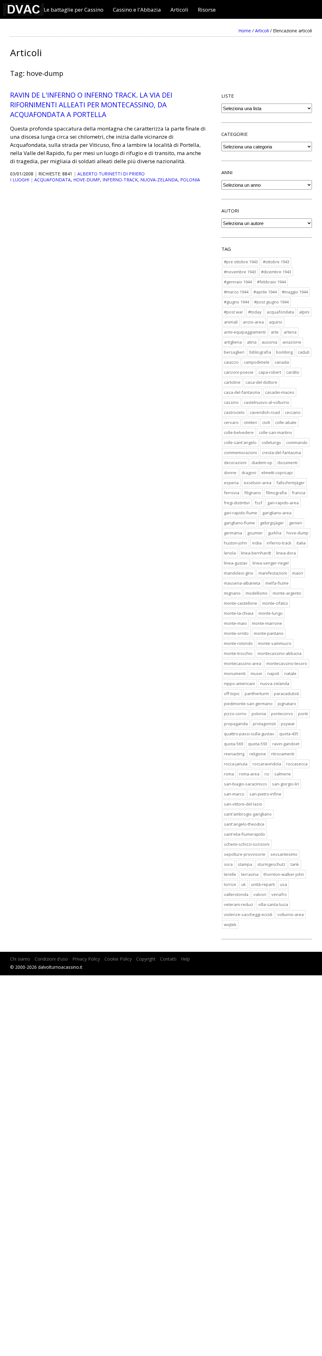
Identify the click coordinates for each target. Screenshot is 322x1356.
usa (283, 884)
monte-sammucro (274, 643)
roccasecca (297, 764)
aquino (275, 322)
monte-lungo (270, 613)
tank (295, 864)
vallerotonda (236, 894)
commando (297, 442)
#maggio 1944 (295, 292)
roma (229, 774)
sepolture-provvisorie (244, 854)
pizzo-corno (235, 713)
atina (252, 342)
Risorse (207, 9)
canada (282, 362)
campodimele (256, 362)
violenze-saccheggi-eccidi (248, 914)
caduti (303, 352)
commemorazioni (240, 452)
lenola (230, 553)
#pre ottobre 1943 (241, 262)
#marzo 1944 (236, 292)
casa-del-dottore (261, 382)
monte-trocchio (238, 653)
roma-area (249, 774)
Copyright (146, 959)
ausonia (269, 342)
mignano (232, 593)
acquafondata (52, 180)
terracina (249, 874)
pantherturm (257, 693)
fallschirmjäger (290, 482)
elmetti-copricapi (277, 472)
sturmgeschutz (271, 864)
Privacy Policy (86, 959)
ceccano (293, 412)
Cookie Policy (118, 959)
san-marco (234, 794)
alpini (304, 312)
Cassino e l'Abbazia (137, 9)
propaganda (236, 723)
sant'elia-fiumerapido (244, 834)
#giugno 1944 (236, 302)
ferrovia (231, 493)
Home (244, 31)
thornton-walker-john (284, 874)
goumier (255, 533)
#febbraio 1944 (271, 282)
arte (275, 332)
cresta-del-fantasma (281, 452)
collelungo (271, 442)
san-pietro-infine (265, 794)
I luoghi (19, 180)
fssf (258, 503)
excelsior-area (257, 482)
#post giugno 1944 (271, 302)
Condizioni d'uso (51, 959)
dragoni (249, 472)
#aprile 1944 (265, 292)
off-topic (232, 693)
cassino (231, 402)
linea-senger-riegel (271, 563)
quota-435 (288, 734)
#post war (233, 312)
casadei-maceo (279, 392)
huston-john (235, 543)
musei (256, 673)
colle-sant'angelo (240, 442)
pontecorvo (282, 713)
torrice (230, 884)
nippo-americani (239, 683)
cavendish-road (265, 412)
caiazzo (231, 362)
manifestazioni (272, 573)
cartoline (232, 382)
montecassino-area (242, 663)
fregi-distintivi (237, 503)
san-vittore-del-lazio (243, 804)
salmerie (282, 774)
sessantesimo (283, 854)
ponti (303, 713)
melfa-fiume (277, 583)
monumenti (235, 673)
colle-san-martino (275, 432)
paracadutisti (286, 693)
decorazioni (235, 462)
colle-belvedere (239, 432)
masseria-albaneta (242, 583)
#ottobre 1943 (276, 262)
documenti (287, 462)
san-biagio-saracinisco (245, 784)
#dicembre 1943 (276, 272)
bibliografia (260, 352)
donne (230, 472)
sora (228, 864)
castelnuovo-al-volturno (266, 402)
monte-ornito (236, 633)
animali (231, 322)
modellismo (257, 593)
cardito (292, 372)
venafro (279, 894)
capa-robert (269, 372)
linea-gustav (235, 563)
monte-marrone (267, 623)
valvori (259, 894)
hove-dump (86, 180)
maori (297, 573)
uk (243, 884)
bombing (284, 352)
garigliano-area (276, 513)
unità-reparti (263, 884)
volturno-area (290, 914)
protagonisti (264, 723)
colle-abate (286, 422)
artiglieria (233, 342)
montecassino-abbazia (280, 653)
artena (290, 332)
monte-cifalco (275, 603)
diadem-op (262, 462)
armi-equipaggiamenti (245, 332)
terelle (230, 874)
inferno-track (120, 180)
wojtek (230, 924)
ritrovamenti (282, 754)
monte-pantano (269, 633)
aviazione (291, 342)
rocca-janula (235, 764)
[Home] (23, 13)
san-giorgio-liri (285, 784)
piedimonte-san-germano (248, 703)
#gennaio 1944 (238, 282)
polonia (190, 180)
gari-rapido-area (283, 503)
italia (301, 543)
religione (257, 754)
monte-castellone (240, 603)
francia (298, 493)
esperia (231, 482)
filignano (252, 493)
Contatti (168, 959)
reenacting (234, 754)
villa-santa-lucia (273, 904)
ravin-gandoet (285, 744)
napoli (273, 673)
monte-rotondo (238, 643)
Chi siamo (20, 959)
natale (290, 673)
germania (233, 533)
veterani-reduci (238, 904)
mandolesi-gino (238, 573)
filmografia (276, 493)
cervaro (231, 422)
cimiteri (250, 422)
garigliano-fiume (239, 523)
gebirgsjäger (272, 523)
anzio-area (253, 322)
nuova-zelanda (159, 180)
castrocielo (234, 412)
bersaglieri (234, 352)
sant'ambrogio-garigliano (248, 814)
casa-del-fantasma (242, 392)
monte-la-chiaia (238, 613)
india (257, 543)
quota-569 (233, 744)
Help (185, 959)
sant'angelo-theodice (244, 824)
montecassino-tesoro (286, 663)
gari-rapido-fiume (240, 513)
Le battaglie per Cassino (73, 9)
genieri (295, 523)
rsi (266, 774)
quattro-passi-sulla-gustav (249, 734)
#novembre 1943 (240, 272)
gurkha (274, 533)
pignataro (287, 703)
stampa (245, 864)
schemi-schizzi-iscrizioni (246, 844)
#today (255, 312)
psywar (288, 723)
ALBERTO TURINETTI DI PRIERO (111, 174)
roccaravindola (267, 764)
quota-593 (257, 744)
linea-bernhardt (256, 553)
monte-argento (287, 593)
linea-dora (286, 553)
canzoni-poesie (238, 372)
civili (266, 422)
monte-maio (235, 623)
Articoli (179, 9)
